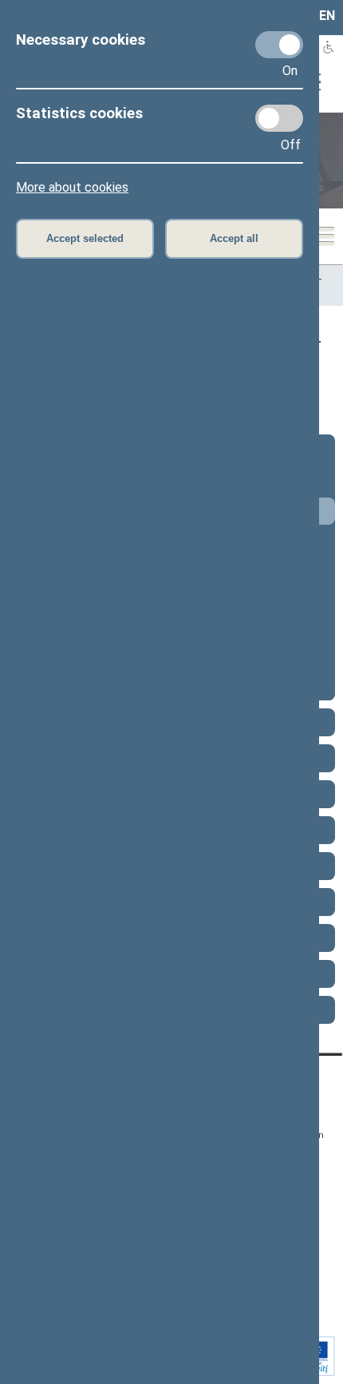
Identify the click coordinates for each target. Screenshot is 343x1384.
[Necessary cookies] (279, 44)
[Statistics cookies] (279, 118)
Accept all (234, 238)
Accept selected (85, 238)
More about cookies (72, 187)
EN (327, 15)
